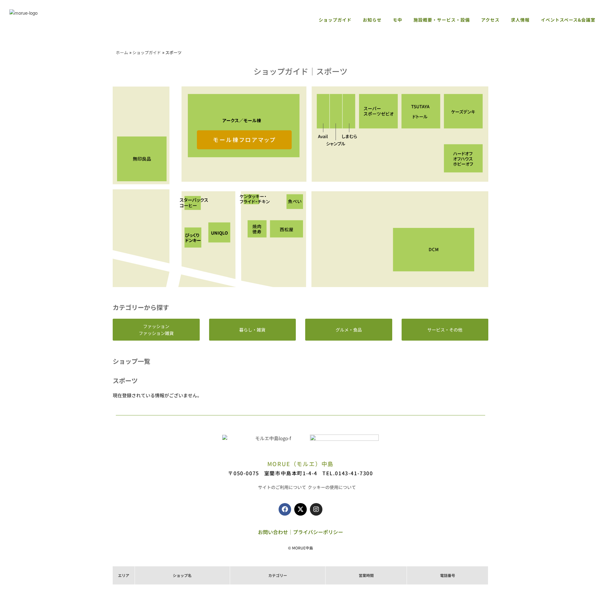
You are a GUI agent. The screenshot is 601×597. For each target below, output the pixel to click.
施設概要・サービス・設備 (442, 20)
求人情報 (520, 20)
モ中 (397, 20)
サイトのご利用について (282, 487)
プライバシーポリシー (318, 532)
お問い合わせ (273, 532)
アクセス (490, 20)
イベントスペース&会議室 (568, 20)
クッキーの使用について (332, 487)
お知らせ (372, 20)
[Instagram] (316, 509)
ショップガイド (335, 20)
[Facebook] (285, 509)
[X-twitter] (300, 509)
